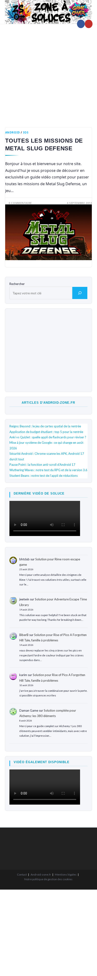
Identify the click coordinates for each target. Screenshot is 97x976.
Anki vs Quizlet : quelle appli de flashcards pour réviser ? (47, 437)
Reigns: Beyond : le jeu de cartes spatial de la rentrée (45, 426)
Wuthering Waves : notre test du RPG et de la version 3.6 (48, 470)
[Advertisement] (48, 72)
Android (12, 132)
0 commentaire (20, 203)
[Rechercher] (80, 293)
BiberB (23, 635)
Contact (22, 874)
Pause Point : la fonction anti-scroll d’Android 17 (42, 464)
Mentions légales (66, 874)
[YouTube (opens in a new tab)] (89, 24)
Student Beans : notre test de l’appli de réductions (43, 475)
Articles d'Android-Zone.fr (48, 402)
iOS (26, 132)
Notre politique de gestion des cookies (48, 879)
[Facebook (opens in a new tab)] (81, 24)
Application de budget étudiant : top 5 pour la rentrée (46, 432)
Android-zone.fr (41, 874)
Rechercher (17, 284)
